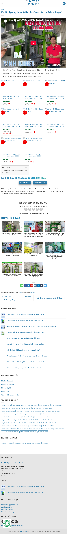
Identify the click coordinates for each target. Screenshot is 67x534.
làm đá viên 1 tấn (6, 408)
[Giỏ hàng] (64, 3)
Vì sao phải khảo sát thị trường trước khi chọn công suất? (25, 332)
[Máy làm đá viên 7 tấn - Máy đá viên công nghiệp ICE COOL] (33, 144)
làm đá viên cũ (35, 414)
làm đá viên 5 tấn (26, 408)
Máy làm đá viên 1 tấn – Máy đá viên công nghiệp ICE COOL (55, 97)
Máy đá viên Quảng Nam (21, 425)
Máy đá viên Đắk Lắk (34, 428)
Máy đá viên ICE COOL (42, 423)
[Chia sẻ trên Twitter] (28, 285)
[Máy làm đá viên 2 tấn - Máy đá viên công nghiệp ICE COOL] (11, 115)
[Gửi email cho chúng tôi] (12, 521)
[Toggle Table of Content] (25, 167)
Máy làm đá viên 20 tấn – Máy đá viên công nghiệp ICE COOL (55, 125)
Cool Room (4, 443)
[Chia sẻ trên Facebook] (25, 285)
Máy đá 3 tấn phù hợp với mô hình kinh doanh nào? (23, 350)
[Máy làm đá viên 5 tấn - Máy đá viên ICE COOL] (11, 87)
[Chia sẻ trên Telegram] (45, 285)
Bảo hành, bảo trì (6, 507)
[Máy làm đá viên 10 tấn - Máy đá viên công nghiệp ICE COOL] (33, 87)
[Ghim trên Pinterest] (31, 285)
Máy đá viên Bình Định (7, 423)
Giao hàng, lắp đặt (7, 509)
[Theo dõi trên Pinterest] (16, 521)
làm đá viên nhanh (6, 417)
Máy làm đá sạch (26, 443)
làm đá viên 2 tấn (16, 408)
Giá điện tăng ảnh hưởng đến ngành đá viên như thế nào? (25, 362)
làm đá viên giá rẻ (45, 414)
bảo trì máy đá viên (32, 405)
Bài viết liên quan (9, 173)
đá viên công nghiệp (43, 431)
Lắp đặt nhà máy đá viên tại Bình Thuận (50, 298)
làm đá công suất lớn (44, 405)
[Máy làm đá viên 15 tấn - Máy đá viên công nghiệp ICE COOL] (11, 144)
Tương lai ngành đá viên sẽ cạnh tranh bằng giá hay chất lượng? (27, 356)
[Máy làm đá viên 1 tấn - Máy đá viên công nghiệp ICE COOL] (55, 87)
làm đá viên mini (55, 414)
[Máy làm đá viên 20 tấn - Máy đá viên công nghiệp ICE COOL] (55, 115)
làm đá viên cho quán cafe (37, 411)
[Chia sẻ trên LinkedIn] (38, 285)
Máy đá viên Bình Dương (34, 420)
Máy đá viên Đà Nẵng (22, 428)
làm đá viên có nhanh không (9, 414)
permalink (32, 292)
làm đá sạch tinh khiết (56, 405)
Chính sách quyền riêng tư (9, 505)
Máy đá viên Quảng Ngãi (35, 425)
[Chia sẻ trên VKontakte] (35, 285)
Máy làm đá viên (36, 443)
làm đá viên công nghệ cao (23, 414)
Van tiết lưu (45, 443)
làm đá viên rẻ (25, 417)
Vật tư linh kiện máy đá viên (10, 395)
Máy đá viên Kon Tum (54, 423)
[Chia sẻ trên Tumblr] (41, 285)
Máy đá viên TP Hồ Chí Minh (9, 428)
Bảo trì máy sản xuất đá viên (19, 405)
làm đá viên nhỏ (16, 417)
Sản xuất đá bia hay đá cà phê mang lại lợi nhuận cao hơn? (25, 344)
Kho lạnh (11, 443)
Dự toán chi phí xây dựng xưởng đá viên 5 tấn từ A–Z (24, 368)
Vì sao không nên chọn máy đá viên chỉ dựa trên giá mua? (25, 320)
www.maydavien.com (12, 476)
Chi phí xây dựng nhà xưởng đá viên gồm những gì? (23, 338)
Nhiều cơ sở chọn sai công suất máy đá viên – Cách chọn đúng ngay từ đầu (31, 326)
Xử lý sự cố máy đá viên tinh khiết (10, 431)
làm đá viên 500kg (47, 408)
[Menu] (2, 3)
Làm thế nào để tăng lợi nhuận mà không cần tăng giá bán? (26, 314)
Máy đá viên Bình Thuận (48, 420)
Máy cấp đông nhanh (8, 384)
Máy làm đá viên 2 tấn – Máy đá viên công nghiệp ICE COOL (11, 125)
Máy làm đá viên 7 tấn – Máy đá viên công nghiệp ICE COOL (33, 155)
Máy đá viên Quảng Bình (8, 425)
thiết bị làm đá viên (59, 428)
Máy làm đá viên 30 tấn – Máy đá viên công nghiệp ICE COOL (33, 125)
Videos (3, 10)
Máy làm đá (18, 443)
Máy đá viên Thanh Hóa (48, 425)
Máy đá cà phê (6, 388)
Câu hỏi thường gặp (7, 512)
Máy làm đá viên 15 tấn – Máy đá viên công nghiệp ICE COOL (11, 155)
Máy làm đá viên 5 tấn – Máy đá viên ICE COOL (11, 97)
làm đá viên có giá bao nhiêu (52, 411)
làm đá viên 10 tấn (36, 408)
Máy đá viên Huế (18, 423)
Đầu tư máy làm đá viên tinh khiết (28, 431)
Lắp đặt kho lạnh (34, 417)
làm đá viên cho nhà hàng (23, 411)
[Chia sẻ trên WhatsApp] (21, 285)
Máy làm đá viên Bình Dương (47, 417)
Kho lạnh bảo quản (7, 381)
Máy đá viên (5, 391)
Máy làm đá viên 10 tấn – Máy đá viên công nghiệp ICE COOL (33, 97)
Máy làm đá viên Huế (7, 420)
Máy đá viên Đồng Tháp (47, 428)
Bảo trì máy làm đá (6, 405)
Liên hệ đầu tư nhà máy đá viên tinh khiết (15, 170)
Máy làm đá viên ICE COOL (20, 420)
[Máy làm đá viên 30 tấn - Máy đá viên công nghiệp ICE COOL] (33, 115)
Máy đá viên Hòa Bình (29, 423)
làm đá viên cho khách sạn (8, 411)
